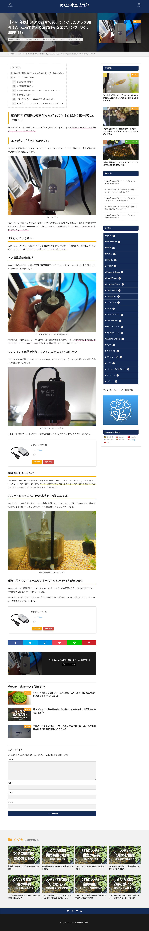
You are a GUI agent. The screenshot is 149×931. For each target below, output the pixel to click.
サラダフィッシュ (114, 327)
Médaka (110, 254)
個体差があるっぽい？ (23, 95)
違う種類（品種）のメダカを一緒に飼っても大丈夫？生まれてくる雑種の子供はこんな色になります (120, 97)
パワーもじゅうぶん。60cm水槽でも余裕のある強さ (34, 99)
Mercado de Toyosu (114, 284)
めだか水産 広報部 (74, 5)
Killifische (111, 260)
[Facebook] (15, 642)
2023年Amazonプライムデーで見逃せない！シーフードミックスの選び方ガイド (121, 191)
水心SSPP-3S (76, 39)
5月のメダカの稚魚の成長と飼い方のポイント (90, 868)
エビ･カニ (111, 381)
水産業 (110, 308)
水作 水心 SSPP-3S (39, 445)
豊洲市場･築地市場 (114, 339)
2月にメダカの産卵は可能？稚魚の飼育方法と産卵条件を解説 (90, 897)
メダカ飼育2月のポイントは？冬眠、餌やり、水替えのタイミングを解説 (124, 897)
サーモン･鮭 (112, 375)
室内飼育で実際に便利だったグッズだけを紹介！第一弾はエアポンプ (37, 73)
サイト (10, 802)
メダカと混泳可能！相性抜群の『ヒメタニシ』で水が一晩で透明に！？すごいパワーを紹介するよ (120, 131)
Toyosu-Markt (112, 296)
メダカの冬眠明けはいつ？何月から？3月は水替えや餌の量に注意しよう (57, 897)
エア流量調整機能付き (23, 86)
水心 (70, 39)
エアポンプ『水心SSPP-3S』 (22, 77)
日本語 (132, 440)
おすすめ (53, 39)
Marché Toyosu (113, 278)
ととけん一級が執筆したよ (117, 369)
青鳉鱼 (110, 236)
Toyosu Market (113, 290)
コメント (12, 759)
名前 (10, 783)
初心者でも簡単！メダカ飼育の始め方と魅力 (24, 868)
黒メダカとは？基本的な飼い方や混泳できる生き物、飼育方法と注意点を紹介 (64, 711)
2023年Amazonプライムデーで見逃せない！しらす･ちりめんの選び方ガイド (121, 199)
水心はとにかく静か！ (23, 82)
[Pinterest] (89, 642)
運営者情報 (129, 390)
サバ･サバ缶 (112, 351)
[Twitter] (30, 642)
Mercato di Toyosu (114, 272)
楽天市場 (48, 462)
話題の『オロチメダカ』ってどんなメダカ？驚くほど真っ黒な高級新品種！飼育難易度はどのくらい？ (64, 727)
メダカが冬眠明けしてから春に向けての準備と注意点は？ (24, 897)
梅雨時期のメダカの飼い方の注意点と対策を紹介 (57, 868)
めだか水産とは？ (114, 314)
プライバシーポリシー (111, 390)
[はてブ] (45, 642)
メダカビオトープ (132, 141)
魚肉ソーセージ (113, 321)
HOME (12, 54)
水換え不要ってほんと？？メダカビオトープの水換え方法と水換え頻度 (120, 164)
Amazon (46, 39)
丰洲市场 (111, 266)
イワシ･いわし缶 (114, 357)
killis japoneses (112, 242)
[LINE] (74, 642)
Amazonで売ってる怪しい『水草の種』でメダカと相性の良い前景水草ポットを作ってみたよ (64, 694)
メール (11, 793)
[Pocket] (59, 642)
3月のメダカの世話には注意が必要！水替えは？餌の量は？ (124, 868)
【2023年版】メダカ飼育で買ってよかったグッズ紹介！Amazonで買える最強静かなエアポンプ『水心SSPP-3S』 (61, 54)
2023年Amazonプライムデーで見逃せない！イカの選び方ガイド (121, 216)
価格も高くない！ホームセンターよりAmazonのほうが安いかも (38, 103)
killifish (110, 248)
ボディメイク (112, 302)
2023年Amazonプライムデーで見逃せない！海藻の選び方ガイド (121, 182)
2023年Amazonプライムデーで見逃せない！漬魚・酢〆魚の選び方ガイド (121, 208)
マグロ (110, 345)
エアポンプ (59, 39)
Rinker (40, 450)
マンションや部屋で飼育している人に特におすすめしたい (36, 90)
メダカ (39, 39)
